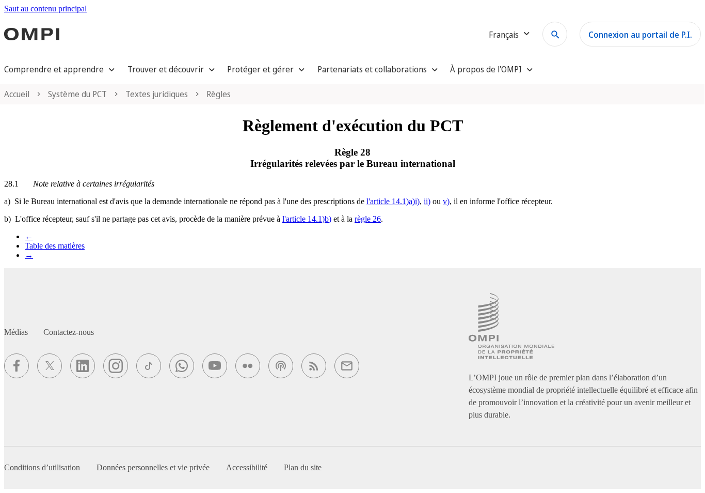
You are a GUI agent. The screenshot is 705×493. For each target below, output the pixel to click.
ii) (427, 201)
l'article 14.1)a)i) (393, 201)
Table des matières (55, 245)
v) (446, 201)
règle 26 (368, 218)
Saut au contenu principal (45, 8)
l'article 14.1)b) (306, 218)
